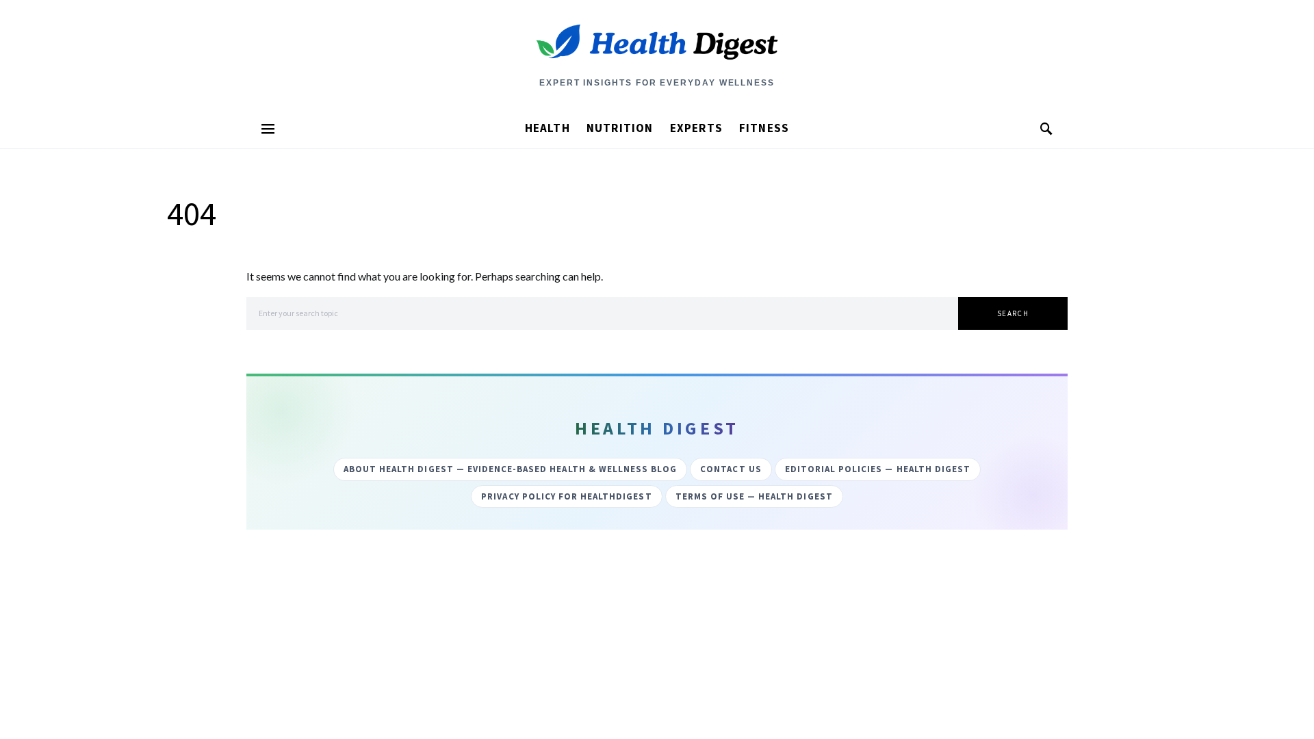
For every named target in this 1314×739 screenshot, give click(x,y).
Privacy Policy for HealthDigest (566, 496)
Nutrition (620, 127)
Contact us (730, 469)
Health (547, 127)
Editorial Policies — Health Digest (877, 469)
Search (1013, 313)
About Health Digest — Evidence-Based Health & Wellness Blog (510, 469)
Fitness (764, 127)
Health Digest (657, 59)
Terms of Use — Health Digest (754, 496)
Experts (696, 127)
